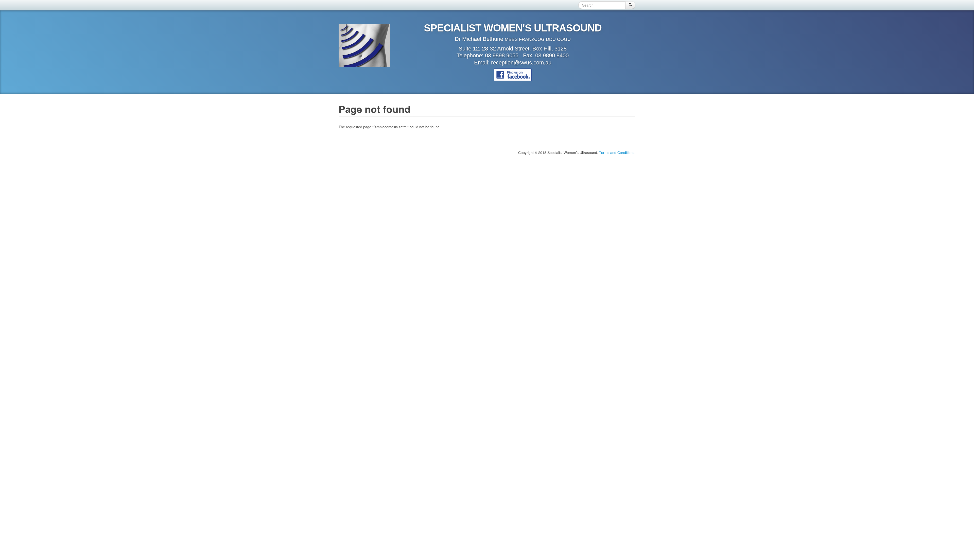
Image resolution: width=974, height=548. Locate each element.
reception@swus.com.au (521, 62)
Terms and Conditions (616, 152)
